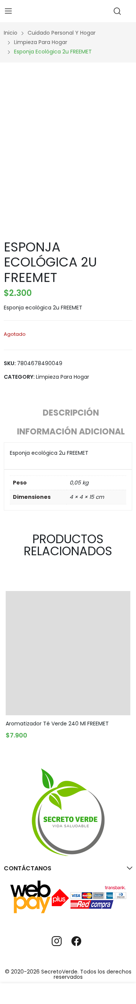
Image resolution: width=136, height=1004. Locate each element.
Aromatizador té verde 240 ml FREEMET (57, 723)
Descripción (71, 413)
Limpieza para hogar (62, 377)
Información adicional (71, 431)
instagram (56, 941)
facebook (76, 941)
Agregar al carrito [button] (39, 733)
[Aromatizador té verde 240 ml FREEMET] (68, 653)
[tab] (70, 414)
